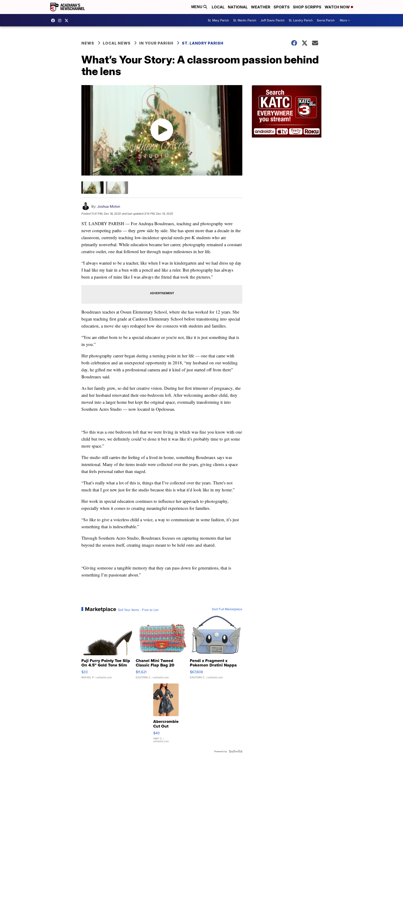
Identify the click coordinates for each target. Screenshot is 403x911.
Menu (197, 7)
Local (218, 7)
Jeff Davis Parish (273, 20)
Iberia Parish (326, 20)
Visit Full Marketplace (227, 609)
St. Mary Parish (218, 20)
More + (345, 20)
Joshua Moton (108, 206)
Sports (282, 7)
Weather (260, 7)
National (238, 7)
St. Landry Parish (301, 20)
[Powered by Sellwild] (235, 751)
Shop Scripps (307, 7)
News (87, 43)
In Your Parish (156, 43)
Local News (117, 43)
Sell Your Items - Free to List (138, 609)
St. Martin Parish (244, 20)
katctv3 (54, 20)
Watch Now (338, 7)
